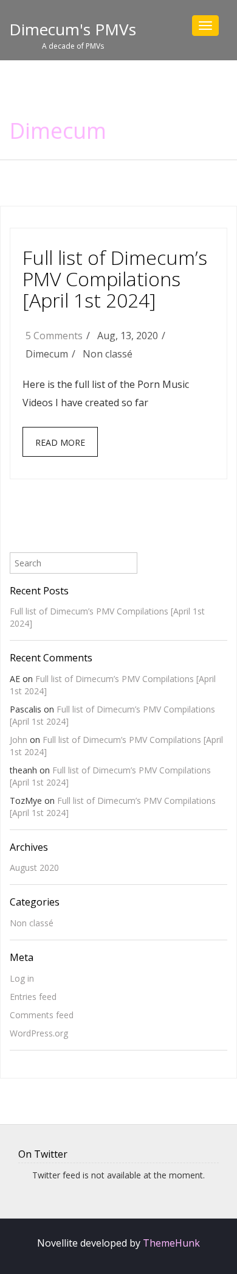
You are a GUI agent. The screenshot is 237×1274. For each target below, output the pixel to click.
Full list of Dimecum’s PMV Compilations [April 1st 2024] (114, 278)
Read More (60, 442)
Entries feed (33, 996)
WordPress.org (39, 1033)
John (18, 739)
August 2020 (34, 867)
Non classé (107, 354)
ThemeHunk (171, 1243)
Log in (22, 978)
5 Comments (54, 335)
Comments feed (42, 1015)
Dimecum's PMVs (72, 29)
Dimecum (57, 131)
